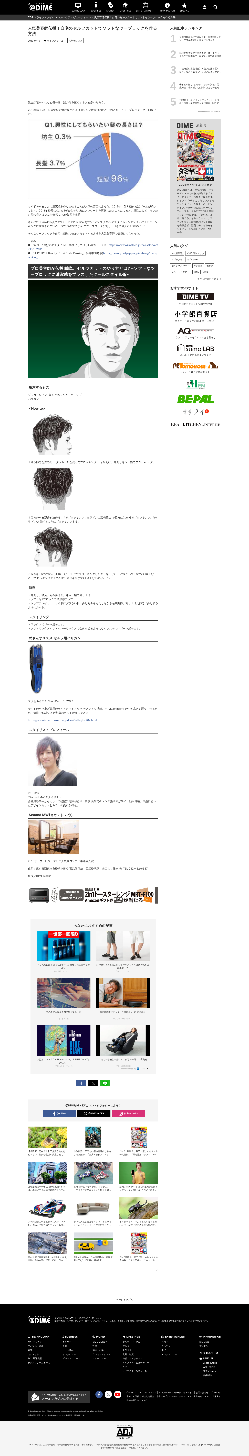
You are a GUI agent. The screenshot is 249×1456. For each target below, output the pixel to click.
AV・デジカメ (35, 1341)
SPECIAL (208, 1358)
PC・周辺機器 (35, 1358)
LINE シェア (105, 1083)
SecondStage (210, 1362)
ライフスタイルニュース (135, 1371)
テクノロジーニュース (39, 1362)
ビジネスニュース (71, 1358)
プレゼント (204, 1346)
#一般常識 (177, 253)
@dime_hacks (131, 1113)
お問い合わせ (202, 1392)
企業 (65, 1346)
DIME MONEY (99, 1341)
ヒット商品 (68, 1350)
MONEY (101, 1336)
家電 (30, 1350)
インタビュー (69, 1354)
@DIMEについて (134, 1392)
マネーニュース (100, 1358)
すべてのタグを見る (208, 278)
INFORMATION (212, 1336)
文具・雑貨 (128, 1354)
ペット (126, 1366)
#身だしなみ (75, 40)
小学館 (136, 1396)
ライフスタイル (45, 17)
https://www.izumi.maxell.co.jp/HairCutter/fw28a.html (62, 720)
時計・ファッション (132, 1358)
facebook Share (81, 1083)
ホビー (164, 1350)
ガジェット (33, 1354)
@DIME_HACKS (96, 1113)
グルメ (126, 1346)
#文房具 (198, 265)
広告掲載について (202, 1396)
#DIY (196, 272)
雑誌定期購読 (148, 1396)
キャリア (67, 1341)
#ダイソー (192, 259)
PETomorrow (209, 1371)
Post (93, 1083)
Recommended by (128, 1069)
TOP (30, 17)
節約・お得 (97, 1350)
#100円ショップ (195, 253)
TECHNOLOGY (41, 1336)
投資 (94, 1346)
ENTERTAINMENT (176, 1336)
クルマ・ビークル (131, 1341)
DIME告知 (204, 1341)
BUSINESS (71, 1336)
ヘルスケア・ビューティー (73, 17)
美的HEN (207, 1375)
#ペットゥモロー (181, 272)
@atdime (61, 1113)
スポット (165, 1341)
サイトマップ (150, 1392)
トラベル (127, 1350)
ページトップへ (124, 1299)
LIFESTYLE (133, 1336)
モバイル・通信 (35, 1346)
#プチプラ (177, 259)
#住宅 (206, 272)
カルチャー (166, 1346)
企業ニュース (210, 1352)
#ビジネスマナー (181, 265)
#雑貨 (209, 265)
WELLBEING (209, 1367)
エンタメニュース (170, 1354)
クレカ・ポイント (101, 1354)
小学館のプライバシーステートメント (174, 1396)
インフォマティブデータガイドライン (176, 1392)
